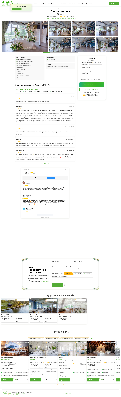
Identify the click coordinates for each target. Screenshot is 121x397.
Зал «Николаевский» (7, 357)
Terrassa (61, 357)
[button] (58, 385)
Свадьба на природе (56, 8)
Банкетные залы (66, 8)
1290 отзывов (12, 363)
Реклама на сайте (15, 394)
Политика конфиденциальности (18, 393)
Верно (16, 9)
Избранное (68, 393)
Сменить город (26, 9)
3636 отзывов (111, 362)
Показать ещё (45, 163)
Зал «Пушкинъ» (91, 357)
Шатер (60, 314)
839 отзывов (54, 362)
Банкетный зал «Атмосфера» (38, 357)
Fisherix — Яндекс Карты (45, 217)
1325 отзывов (83, 363)
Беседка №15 (33, 314)
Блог (64, 393)
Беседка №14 (5, 314)
